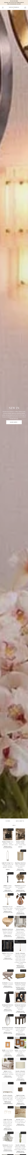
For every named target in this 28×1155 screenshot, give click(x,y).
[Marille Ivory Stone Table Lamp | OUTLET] (8, 899)
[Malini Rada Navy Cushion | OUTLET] (8, 946)
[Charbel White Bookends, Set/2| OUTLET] (8, 1137)
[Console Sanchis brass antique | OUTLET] (20, 1020)
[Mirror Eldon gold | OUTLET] (8, 1020)
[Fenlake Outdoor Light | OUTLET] (8, 878)
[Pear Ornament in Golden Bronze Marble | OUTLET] (20, 899)
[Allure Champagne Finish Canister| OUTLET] (20, 855)
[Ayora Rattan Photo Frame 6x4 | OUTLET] (8, 1042)
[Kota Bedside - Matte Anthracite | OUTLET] (8, 834)
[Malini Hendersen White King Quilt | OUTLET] (8, 1064)
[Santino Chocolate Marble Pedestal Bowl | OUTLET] (8, 922)
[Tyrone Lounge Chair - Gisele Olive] (20, 834)
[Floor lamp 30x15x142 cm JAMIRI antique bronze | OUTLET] (8, 855)
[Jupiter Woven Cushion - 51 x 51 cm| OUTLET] (20, 1112)
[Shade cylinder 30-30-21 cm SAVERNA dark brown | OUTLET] (20, 1088)
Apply (14, 825)
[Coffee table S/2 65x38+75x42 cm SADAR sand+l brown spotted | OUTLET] (8, 1112)
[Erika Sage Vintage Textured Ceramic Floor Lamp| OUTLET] (20, 1137)
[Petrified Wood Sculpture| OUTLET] (20, 878)
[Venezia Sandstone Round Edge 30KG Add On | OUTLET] (8, 1088)
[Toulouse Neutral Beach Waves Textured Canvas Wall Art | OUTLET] (20, 922)
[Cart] (25, 7)
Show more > (14, 422)
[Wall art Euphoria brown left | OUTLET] (20, 997)
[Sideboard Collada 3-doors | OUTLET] (20, 975)
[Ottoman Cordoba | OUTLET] (8, 975)
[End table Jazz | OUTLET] (8, 997)
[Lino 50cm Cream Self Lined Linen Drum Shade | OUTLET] (20, 1064)
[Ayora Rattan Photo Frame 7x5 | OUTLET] (20, 1042)
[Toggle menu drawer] (3, 7)
